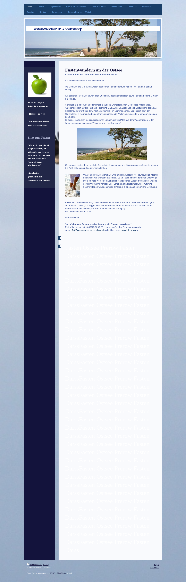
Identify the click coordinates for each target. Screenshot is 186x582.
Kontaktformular (128, 230)
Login (156, 564)
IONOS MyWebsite (58, 573)
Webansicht (154, 567)
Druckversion (35, 564)
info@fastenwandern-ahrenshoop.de (87, 230)
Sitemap (46, 564)
